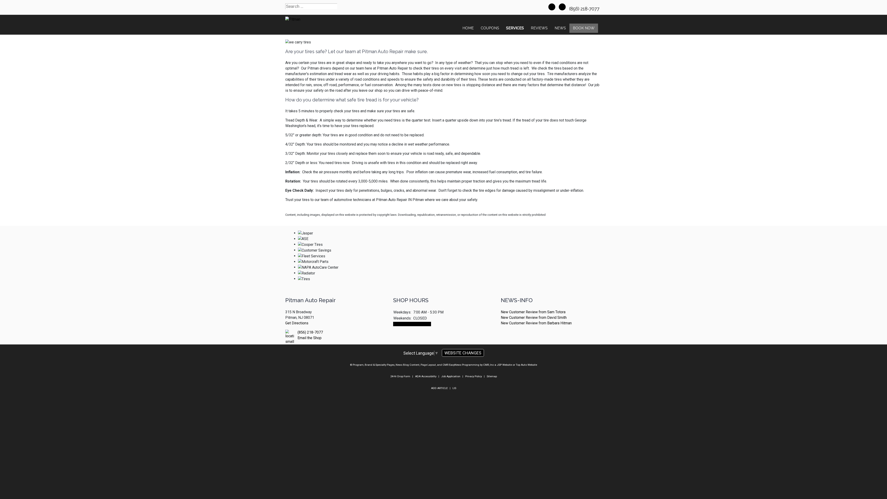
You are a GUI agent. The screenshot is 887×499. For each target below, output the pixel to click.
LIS (454, 388)
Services (515, 28)
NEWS (560, 28)
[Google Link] (562, 6)
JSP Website (504, 364)
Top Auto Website (526, 364)
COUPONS (490, 28)
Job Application (450, 376)
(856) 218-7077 (585, 9)
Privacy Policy (473, 376)
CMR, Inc (488, 364)
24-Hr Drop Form (400, 376)
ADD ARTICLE (439, 388)
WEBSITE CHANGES (462, 352)
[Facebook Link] (551, 6)
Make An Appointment (412, 324)
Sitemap (492, 376)
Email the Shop (310, 338)
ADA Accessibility (425, 376)
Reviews (539, 28)
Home (468, 28)
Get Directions (296, 323)
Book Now (584, 28)
